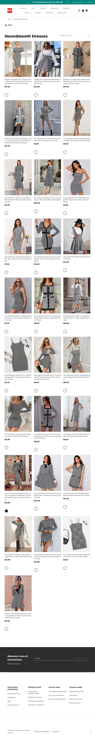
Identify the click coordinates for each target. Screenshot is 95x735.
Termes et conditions (36, 705)
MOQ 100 (49, 13)
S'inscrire (78, 658)
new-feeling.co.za (17, 730)
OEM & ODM (62, 13)
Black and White (6, 94)
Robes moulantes (75, 699)
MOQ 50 (38, 13)
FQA (9, 701)
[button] (79, 10)
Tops (33, 8)
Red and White (35, 94)
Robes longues (74, 703)
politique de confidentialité (33, 692)
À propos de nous (13, 694)
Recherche (11, 697)
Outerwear (54, 8)
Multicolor (6, 272)
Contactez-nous (13, 705)
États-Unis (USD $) (77, 2)
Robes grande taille (76, 691)
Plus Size (23, 8)
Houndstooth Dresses (21, 19)
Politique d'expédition (36, 701)
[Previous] (28, 2)
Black (6, 510)
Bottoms (66, 8)
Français (89, 2)
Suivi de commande (56, 695)
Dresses (42, 8)
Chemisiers (73, 695)
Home (9, 19)
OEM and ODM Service (57, 699)
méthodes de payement (58, 691)
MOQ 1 (27, 13)
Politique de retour (35, 697)
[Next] (67, 2)
